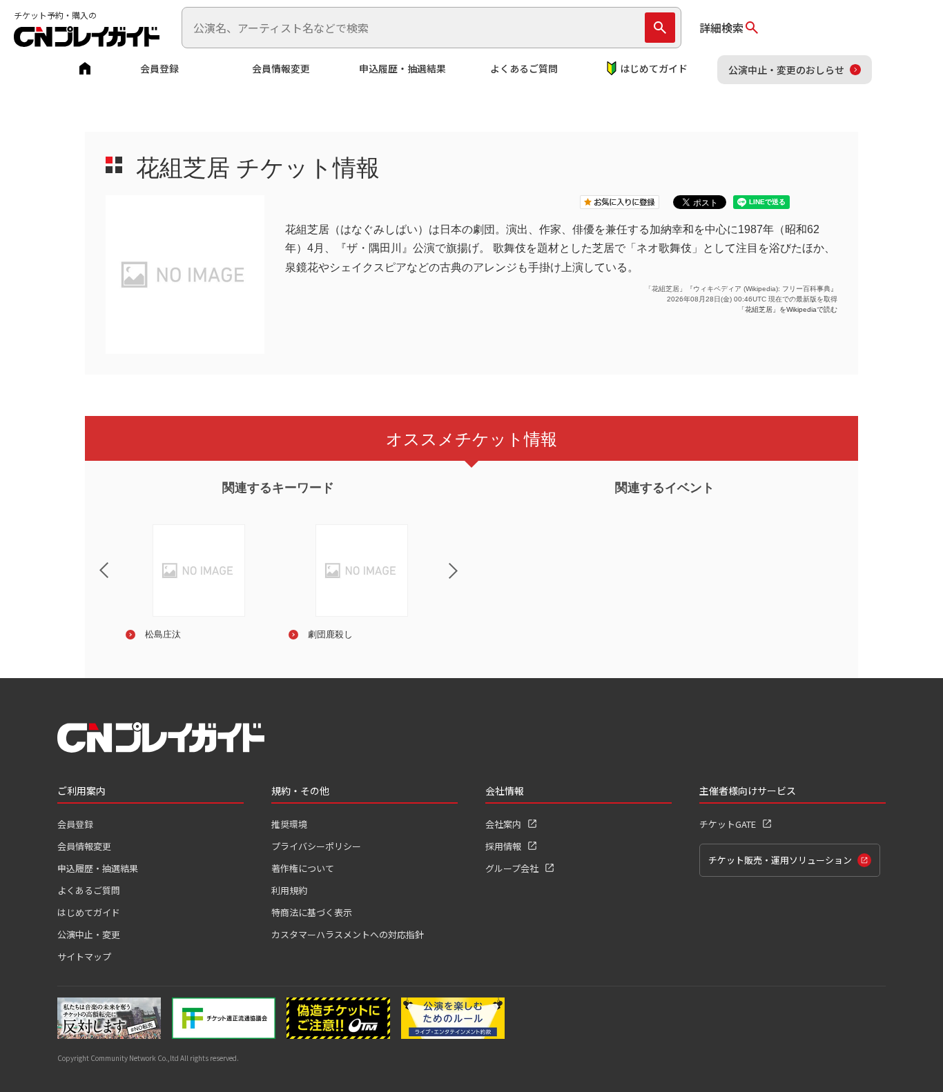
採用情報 (503, 846)
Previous (92, 561)
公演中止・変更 (88, 934)
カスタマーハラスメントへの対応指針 (347, 934)
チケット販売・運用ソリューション (780, 859)
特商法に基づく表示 (311, 912)
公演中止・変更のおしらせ (786, 70)
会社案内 (503, 824)
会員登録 (159, 68)
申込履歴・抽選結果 (402, 68)
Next (464, 579)
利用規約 (289, 890)
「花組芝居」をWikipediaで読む (787, 309)
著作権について (302, 868)
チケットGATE (727, 824)
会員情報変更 (281, 68)
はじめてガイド (654, 68)
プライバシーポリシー (316, 846)
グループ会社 (511, 868)
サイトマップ (84, 956)
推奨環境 (289, 824)
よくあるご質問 (524, 68)
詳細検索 (721, 27)
